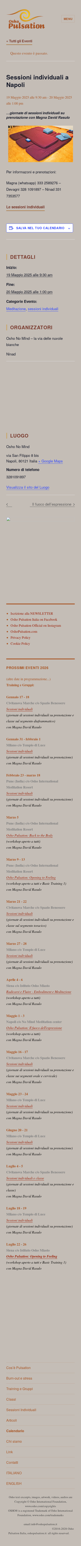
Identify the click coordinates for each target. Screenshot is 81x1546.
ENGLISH (14, 1483)
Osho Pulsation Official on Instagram (36, 625)
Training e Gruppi (19, 1388)
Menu (68, 19)
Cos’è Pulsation (18, 1367)
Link (9, 1451)
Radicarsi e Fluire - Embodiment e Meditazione (38, 991)
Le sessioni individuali (25, 206)
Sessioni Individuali (21, 1409)
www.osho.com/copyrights (40, 1506)
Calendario (15, 1430)
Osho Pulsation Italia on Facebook (34, 619)
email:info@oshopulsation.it (40, 1524)
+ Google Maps (50, 460)
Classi (11, 1399)
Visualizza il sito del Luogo (27, 487)
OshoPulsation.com (24, 631)
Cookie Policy (20, 643)
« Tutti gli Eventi (19, 40)
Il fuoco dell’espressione (52, 504)
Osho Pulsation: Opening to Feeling (31, 877)
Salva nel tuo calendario (40, 228)
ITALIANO (14, 1472)
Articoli (11, 1420)
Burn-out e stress (19, 1378)
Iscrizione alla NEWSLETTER (32, 613)
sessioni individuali (43, 308)
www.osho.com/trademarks (48, 1515)
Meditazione (16, 308)
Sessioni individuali (19, 709)
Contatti (12, 1462)
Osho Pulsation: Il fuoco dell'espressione (34, 1027)
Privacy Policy (20, 637)
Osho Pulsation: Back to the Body (29, 835)
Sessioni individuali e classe (25, 1178)
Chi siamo (14, 1441)
